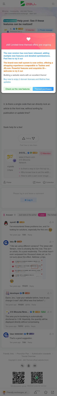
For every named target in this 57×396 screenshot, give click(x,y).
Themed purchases (43, 89)
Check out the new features (18, 89)
